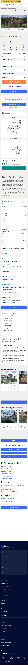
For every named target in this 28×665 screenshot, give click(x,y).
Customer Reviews (5, 645)
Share (25, 13)
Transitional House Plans (7, 476)
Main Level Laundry (7, 269)
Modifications (4, 622)
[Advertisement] (14, 526)
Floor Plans (7, 29)
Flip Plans (22, 113)
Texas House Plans (6, 473)
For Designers (4, 628)
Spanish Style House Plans (8, 471)
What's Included (4, 620)
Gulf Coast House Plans (7, 498)
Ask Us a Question (14, 91)
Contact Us (3, 603)
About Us (3, 639)
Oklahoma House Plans (7, 501)
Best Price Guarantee (6, 642)
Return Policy (4, 606)
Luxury (10, 248)
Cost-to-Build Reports (6, 625)
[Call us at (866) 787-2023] (26, 1)
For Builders (3, 631)
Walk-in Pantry (22, 287)
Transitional (16, 248)
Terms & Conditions (3, 658)
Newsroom (3, 648)
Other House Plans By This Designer (13, 449)
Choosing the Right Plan (6, 586)
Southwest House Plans (7, 468)
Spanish (22, 248)
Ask (17, 13)
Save (6, 13)
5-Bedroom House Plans (13, 456)
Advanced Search (5, 580)
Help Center (4, 600)
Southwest (5, 248)
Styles (5, 8)
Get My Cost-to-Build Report (14, 104)
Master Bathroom (16, 300)
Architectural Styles (5, 589)
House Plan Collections (6, 591)
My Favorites (4, 611)
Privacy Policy (11, 658)
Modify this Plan (14, 168)
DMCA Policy (18, 658)
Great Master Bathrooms (7, 489)
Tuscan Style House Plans (8, 478)
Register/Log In (4, 608)
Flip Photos (21, 29)
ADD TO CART (14, 82)
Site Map (24, 658)
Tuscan (4, 250)
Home (2, 8)
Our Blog (3, 650)
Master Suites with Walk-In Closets (10, 492)
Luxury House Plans (12, 8)
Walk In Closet (6, 302)
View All (13, 440)
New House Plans (5, 583)
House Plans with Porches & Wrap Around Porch (12, 486)
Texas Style (10, 250)
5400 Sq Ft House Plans (13, 453)
